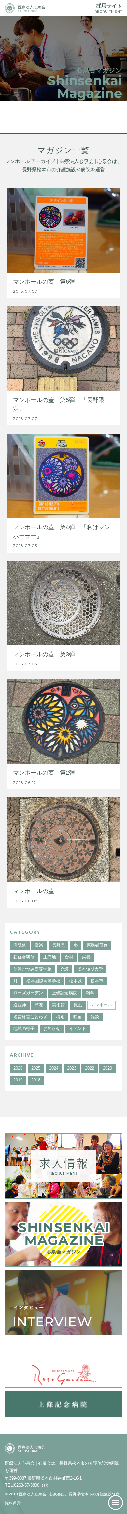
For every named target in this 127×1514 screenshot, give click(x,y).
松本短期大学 (90, 969)
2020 (107, 1068)
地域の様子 (24, 1028)
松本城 (75, 980)
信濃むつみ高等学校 (32, 969)
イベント (77, 1028)
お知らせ (51, 1028)
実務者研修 (97, 945)
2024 (53, 1068)
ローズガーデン (28, 992)
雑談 (95, 1016)
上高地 (49, 957)
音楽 (39, 945)
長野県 (58, 945)
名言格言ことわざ (30, 1016)
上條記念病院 (64, 992)
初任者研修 (24, 957)
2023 (71, 1068)
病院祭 (19, 945)
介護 (64, 969)
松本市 (97, 980)
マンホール (101, 1004)
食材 (69, 957)
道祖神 (19, 1004)
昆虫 (78, 1004)
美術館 (58, 1004)
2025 (35, 1068)
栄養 (86, 957)
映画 (77, 1016)
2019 (17, 1080)
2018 (35, 1080)
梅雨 (60, 1016)
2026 (17, 1068)
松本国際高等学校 (43, 980)
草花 (39, 1004)
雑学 (90, 992)
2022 (89, 1068)
